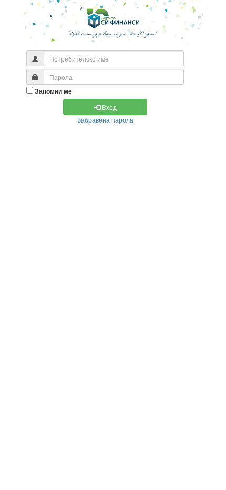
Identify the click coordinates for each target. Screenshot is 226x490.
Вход (108, 107)
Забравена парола (105, 119)
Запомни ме (53, 91)
